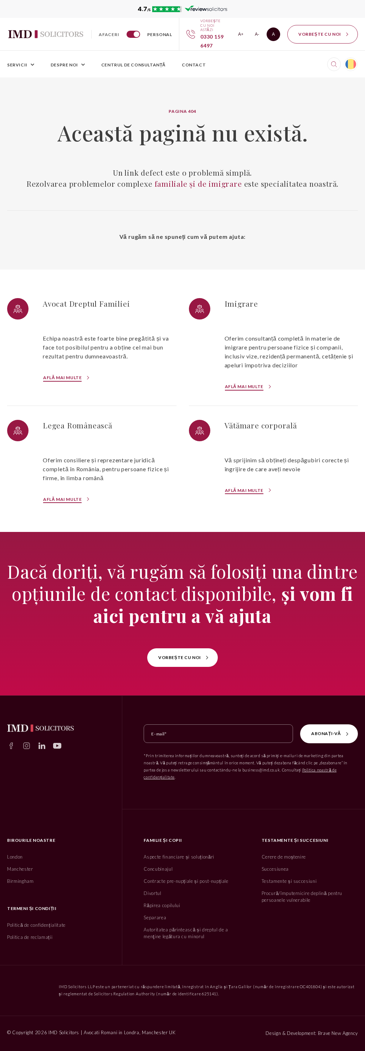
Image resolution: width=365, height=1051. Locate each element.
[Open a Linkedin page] (42, 746)
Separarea (155, 917)
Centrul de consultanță (133, 64)
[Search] (334, 64)
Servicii (17, 64)
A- (259, 35)
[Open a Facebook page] (11, 746)
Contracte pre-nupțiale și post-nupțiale (186, 881)
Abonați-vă (326, 733)
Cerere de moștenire (284, 857)
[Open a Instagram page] (26, 746)
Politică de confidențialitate (36, 925)
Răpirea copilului (162, 905)
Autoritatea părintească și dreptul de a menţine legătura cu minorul (186, 933)
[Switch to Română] (350, 64)
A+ (242, 35)
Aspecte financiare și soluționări (179, 857)
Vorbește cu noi (319, 34)
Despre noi (64, 64)
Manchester (20, 869)
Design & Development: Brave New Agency (312, 1033)
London (15, 857)
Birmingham (20, 881)
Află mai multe (62, 377)
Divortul (152, 893)
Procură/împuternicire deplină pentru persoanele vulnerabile (302, 896)
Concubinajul (158, 869)
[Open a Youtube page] (57, 746)
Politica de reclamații (29, 937)
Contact (194, 64)
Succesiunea (275, 869)
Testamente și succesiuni (289, 881)
